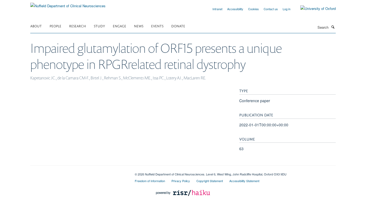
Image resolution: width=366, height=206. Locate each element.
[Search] (333, 27)
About (36, 25)
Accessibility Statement (244, 181)
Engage (119, 25)
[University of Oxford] (314, 8)
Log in (286, 9)
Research (77, 25)
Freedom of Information (150, 181)
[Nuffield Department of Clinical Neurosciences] (68, 3)
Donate (178, 25)
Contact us (271, 9)
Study (99, 25)
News (138, 25)
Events (157, 25)
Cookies (253, 9)
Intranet (217, 9)
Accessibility (235, 9)
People (55, 25)
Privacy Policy (180, 181)
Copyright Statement (209, 181)
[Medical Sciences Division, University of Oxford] (78, 172)
